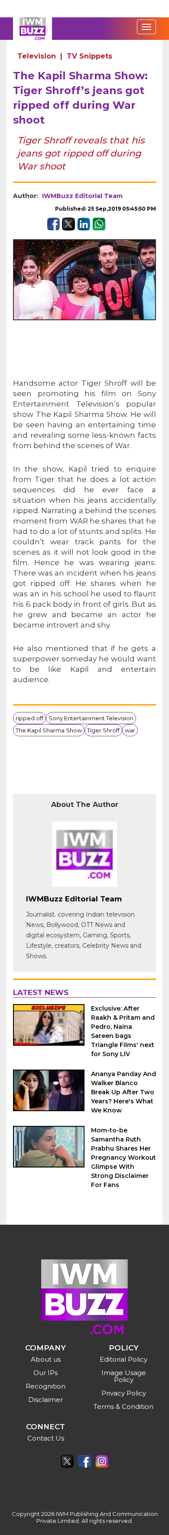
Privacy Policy (123, 1393)
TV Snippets (89, 56)
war (130, 730)
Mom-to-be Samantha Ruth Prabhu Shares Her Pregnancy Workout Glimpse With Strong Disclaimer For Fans (123, 1157)
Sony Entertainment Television (91, 718)
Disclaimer (45, 1399)
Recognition (45, 1386)
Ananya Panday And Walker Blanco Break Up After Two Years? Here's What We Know (123, 1092)
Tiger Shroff (103, 730)
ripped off (29, 718)
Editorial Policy (123, 1359)
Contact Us (45, 1438)
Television (36, 56)
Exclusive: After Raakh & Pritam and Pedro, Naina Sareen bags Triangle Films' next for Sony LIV (123, 1031)
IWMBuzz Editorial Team (82, 196)
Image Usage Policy (123, 1376)
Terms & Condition (123, 1406)
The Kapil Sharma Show (49, 730)
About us (46, 1359)
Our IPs (45, 1373)
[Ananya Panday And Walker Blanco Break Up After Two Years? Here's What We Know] (48, 1090)
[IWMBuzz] (32, 28)
